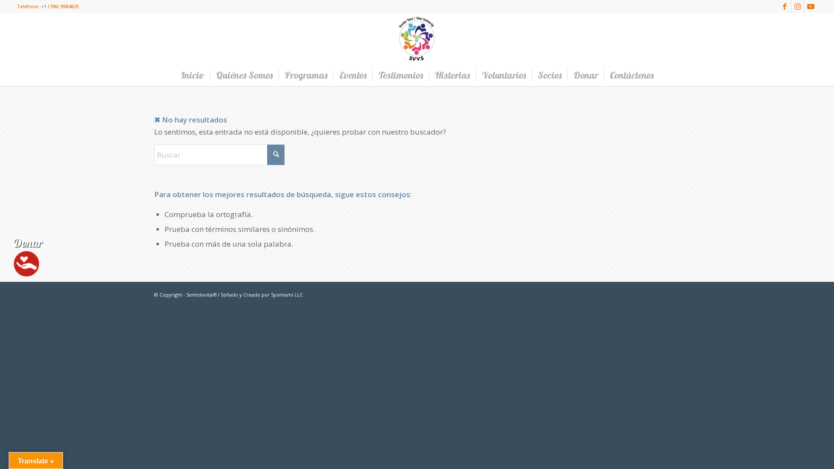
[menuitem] (192, 75)
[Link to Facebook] (784, 6)
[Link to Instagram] (797, 6)
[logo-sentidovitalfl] (417, 38)
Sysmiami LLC (287, 294)
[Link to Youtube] (810, 6)
